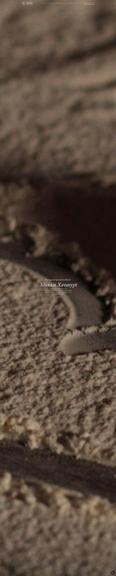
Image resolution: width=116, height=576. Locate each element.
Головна (44, 3)
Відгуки (70, 3)
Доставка (58, 3)
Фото (62, 3)
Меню (53, 3)
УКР (81, 3)
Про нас (49, 3)
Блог (66, 3)
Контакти (75, 3)
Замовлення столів (89, 3)
